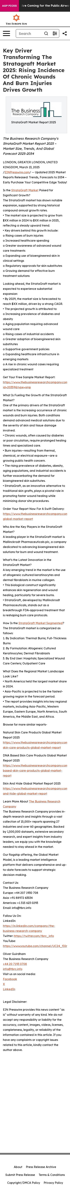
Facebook (10, 979)
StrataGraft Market (24, 190)
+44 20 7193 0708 (15, 964)
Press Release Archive (41, 1167)
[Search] (46, 33)
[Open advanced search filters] (54, 33)
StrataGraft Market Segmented (40, 623)
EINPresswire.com (16, 172)
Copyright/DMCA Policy (23, 1183)
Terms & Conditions (52, 1175)
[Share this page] (64, 33)
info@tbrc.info (12, 969)
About (18, 1167)
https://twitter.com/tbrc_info (34, 936)
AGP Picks (9, 5)
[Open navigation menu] (6, 33)
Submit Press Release (20, 1175)
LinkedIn (9, 989)
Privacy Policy (53, 1183)
